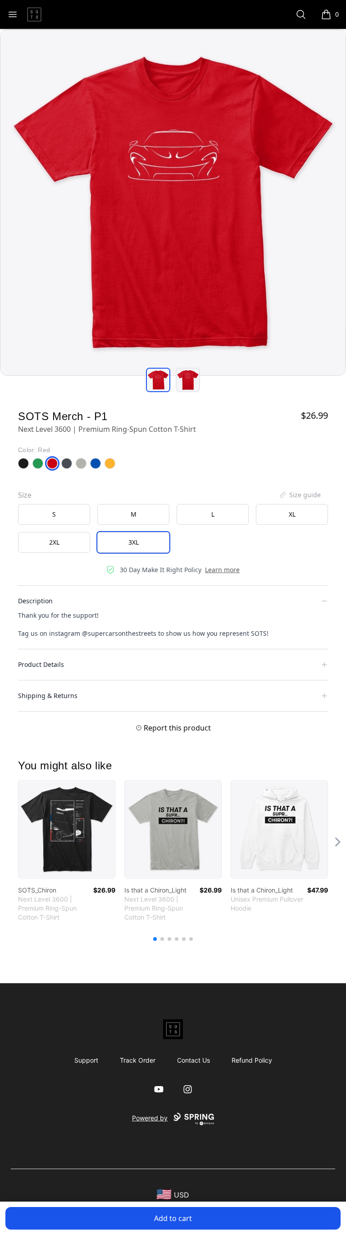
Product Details (41, 664)
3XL (133, 542)
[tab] (158, 380)
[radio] (54, 514)
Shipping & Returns (47, 695)
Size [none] (25, 495)
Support (86, 1060)
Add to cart (173, 1218)
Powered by (150, 1118)
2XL (54, 542)
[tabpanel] (173, 202)
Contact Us (193, 1060)
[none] (299, 495)
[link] (66, 829)
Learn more (222, 569)
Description (35, 601)
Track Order (137, 1060)
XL (292, 514)
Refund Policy (252, 1060)
